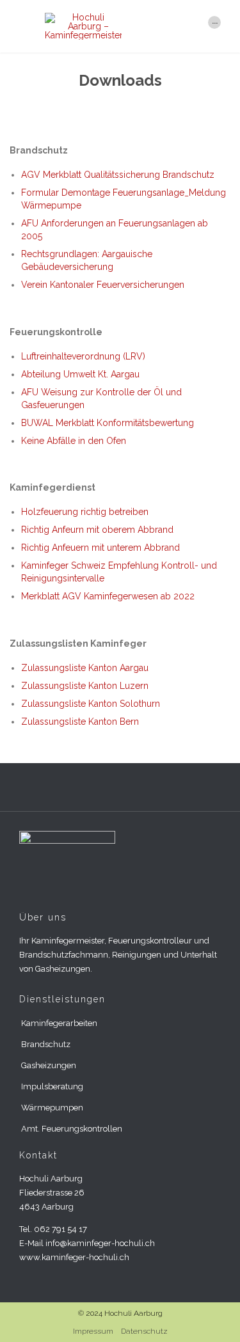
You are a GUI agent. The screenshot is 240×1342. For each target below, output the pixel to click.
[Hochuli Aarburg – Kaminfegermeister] (120, 26)
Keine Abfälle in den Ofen (73, 441)
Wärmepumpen (52, 1107)
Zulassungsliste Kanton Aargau (84, 668)
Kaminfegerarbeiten (59, 1023)
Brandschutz (45, 1044)
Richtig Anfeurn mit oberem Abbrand (97, 530)
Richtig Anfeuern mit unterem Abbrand (100, 547)
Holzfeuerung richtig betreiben (84, 512)
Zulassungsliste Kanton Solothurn (90, 704)
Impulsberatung (52, 1086)
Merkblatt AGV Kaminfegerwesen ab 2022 (108, 596)
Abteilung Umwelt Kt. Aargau (80, 374)
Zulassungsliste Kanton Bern (80, 721)
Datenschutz (144, 1331)
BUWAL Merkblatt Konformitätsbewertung (107, 423)
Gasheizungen (48, 1065)
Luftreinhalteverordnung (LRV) (83, 356)
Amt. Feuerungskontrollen (71, 1128)
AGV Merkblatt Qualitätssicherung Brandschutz (117, 175)
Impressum (93, 1331)
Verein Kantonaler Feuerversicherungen (102, 285)
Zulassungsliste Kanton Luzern (84, 686)
